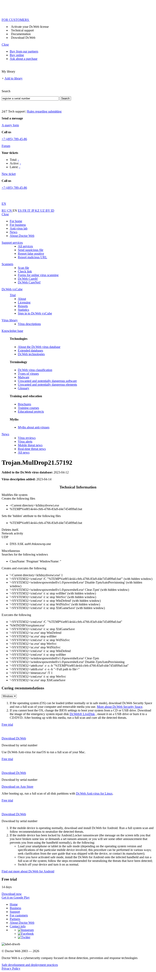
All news (23, 452)
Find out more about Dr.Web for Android (28, 871)
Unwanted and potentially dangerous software (47, 381)
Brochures (24, 404)
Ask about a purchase (23, 58)
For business (18, 224)
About (22, 298)
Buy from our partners (24, 51)
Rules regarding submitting (44, 111)
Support (15, 911)
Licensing (24, 302)
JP (33, 210)
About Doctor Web (22, 235)
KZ (37, 210)
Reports (23, 306)
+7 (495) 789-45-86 (14, 139)
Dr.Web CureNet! (29, 282)
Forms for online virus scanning (38, 275)
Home (14, 904)
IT (29, 210)
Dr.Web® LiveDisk (82, 714)
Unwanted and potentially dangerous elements (47, 384)
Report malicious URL (32, 257)
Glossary (23, 388)
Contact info (18, 926)
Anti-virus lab (18, 228)
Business (15, 908)
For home (16, 221)
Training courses (28, 408)
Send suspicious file (30, 250)
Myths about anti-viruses (33, 427)
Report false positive (31, 253)
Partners (15, 919)
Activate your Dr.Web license (30, 26)
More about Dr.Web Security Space (119, 706)
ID (52, 210)
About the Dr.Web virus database (39, 347)
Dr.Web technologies (31, 354)
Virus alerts (25, 441)
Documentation (21, 34)
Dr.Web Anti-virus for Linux (94, 793)
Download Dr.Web (23, 37)
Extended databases (30, 350)
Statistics (23, 309)
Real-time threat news (32, 449)
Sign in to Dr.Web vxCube (35, 313)
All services (25, 246)
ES (20, 210)
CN (10, 210)
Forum (6, 146)
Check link (25, 271)
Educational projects (31, 411)
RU (4, 210)
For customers (19, 915)
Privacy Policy (11, 968)
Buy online (17, 55)
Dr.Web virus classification (35, 370)
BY (48, 210)
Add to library (13, 78)
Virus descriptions (29, 324)
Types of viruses (28, 373)
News (13, 232)
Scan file (23, 267)
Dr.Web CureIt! (28, 278)
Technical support (22, 30)
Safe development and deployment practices (30, 965)
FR (25, 210)
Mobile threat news (30, 445)
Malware (23, 377)
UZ (43, 210)
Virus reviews (27, 438)
